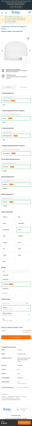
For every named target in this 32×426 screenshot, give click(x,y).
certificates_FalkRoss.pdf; (23, 387)
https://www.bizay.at (8, 18)
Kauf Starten (16, 337)
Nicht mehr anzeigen (16, 6)
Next (30, 50)
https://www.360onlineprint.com (10, 22)
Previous (2, 50)
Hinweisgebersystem (16, 415)
